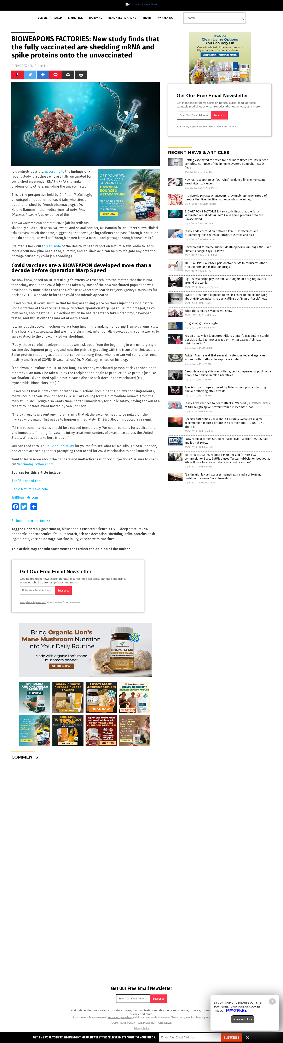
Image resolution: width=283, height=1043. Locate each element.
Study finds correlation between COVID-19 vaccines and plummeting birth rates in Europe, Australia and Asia (221, 233)
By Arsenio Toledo (209, 255)
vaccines (108, 539)
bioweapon (70, 529)
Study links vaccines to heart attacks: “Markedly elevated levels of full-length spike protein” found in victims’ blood (227, 405)
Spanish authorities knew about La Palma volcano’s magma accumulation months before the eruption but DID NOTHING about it (225, 422)
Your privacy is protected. (33, 602)
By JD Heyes (205, 303)
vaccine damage (43, 539)
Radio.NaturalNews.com (29, 489)
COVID (114, 529)
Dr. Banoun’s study (59, 446)
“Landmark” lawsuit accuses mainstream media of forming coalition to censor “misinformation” (223, 476)
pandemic (19, 534)
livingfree (75, 17)
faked (58, 17)
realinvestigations (122, 17)
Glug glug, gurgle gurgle (201, 323)
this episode (51, 246)
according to (54, 171)
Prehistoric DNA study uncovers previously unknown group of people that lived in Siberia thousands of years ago (226, 197)
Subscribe (231, 1037)
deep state (128, 529)
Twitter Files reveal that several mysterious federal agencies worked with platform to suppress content (225, 357)
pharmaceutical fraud (45, 534)
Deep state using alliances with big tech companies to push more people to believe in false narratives (228, 373)
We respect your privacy (120, 1017)
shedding (115, 534)
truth (147, 17)
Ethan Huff (42, 66)
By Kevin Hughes (208, 204)
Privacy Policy (141, 1028)
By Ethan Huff (206, 172)
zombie (42, 17)
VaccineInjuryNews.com (35, 464)
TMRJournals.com (24, 497)
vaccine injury (67, 539)
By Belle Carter (207, 239)
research (70, 534)
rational (95, 17)
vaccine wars (90, 539)
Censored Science (94, 529)
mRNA (143, 529)
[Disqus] (85, 815)
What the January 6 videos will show (208, 311)
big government (48, 529)
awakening (165, 17)
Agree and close (242, 1019)
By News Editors (208, 188)
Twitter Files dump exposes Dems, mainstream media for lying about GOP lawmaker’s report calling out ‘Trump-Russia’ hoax (226, 296)
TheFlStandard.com (26, 481)
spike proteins (136, 534)
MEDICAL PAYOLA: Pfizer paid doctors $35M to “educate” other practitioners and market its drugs (226, 265)
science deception (93, 534)
